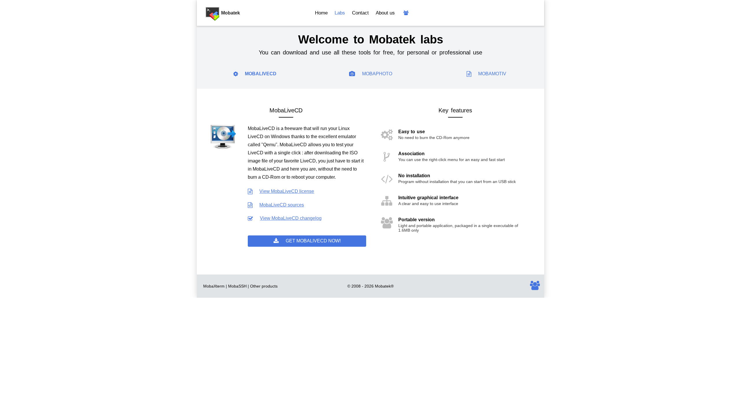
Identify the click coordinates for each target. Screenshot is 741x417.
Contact (360, 13)
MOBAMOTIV (492, 73)
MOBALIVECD (260, 73)
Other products (264, 286)
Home (321, 13)
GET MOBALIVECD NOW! (313, 240)
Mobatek (383, 286)
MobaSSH (237, 286)
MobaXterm (214, 286)
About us (385, 13)
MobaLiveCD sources (281, 204)
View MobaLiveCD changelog (291, 218)
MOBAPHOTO (377, 73)
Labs (340, 13)
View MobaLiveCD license (286, 191)
